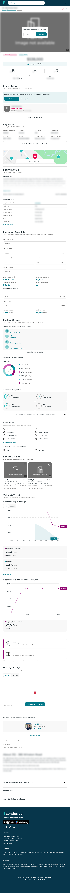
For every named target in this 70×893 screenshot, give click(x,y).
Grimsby (19, 10)
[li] (14, 827)
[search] (26, 3)
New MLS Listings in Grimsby (14, 799)
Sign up (41, 34)
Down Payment (7, 248)
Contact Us (33, 864)
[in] (10, 827)
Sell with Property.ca (21, 864)
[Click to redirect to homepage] (4, 3)
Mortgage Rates (30, 866)
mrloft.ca (14, 852)
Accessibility (54, 852)
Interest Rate (7, 258)
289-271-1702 (37, 728)
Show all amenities (9, 442)
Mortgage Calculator (17, 866)
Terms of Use (12, 854)
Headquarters (23, 852)
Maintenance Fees (8, 292)
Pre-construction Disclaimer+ (35, 879)
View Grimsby (7, 574)
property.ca (6, 852)
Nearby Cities (8, 791)
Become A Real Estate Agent (38, 852)
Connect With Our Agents (47, 864)
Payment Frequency (8, 267)
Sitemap (20, 854)
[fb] (7, 827)
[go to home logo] (12, 813)
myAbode (15, 817)
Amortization (39, 258)
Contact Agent (35, 735)
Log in (29, 34)
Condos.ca (6, 817)
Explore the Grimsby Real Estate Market (18, 782)
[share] (67, 9)
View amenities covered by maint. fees (35, 143)
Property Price (8, 239)
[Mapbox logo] (8, 705)
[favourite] (63, 9)
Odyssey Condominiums (9, 10)
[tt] (4, 827)
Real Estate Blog (8, 864)
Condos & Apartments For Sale (47, 866)
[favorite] (25, 464)
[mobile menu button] (67, 3)
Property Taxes (7, 301)
